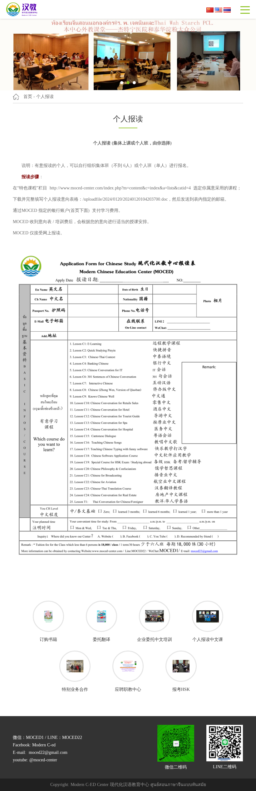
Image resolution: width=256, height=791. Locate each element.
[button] (121, 82)
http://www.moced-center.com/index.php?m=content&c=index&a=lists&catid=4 (120, 188)
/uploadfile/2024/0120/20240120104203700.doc (125, 199)
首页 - (29, 96)
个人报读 (45, 96)
